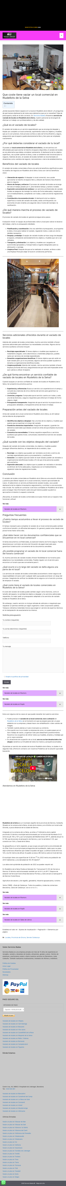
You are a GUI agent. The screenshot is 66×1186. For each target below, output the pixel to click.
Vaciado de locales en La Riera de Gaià (16, 1099)
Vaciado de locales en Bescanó (13, 1027)
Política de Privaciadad (10, 969)
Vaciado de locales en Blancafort (14, 1093)
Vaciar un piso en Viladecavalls (13, 1136)
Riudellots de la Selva (14, 721)
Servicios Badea (39, 115)
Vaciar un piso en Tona (10, 1159)
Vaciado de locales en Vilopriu (13, 1021)
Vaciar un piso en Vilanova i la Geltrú (15, 1127)
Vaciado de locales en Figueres (13, 1047)
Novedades (7, 972)
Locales (8, 937)
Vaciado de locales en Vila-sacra (14, 1029)
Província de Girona (18, 937)
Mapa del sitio (40, 1183)
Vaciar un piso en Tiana (11, 1162)
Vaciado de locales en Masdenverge (15, 1108)
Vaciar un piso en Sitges (11, 1177)
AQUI (39, 27)
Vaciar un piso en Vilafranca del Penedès (17, 1133)
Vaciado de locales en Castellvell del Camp (17, 1096)
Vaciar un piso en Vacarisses (12, 1148)
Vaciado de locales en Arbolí (12, 1105)
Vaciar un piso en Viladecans (13, 1139)
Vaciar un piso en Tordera (11, 1156)
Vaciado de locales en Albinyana (14, 1111)
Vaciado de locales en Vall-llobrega (15, 1024)
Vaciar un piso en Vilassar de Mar (14, 1122)
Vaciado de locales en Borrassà (13, 1041)
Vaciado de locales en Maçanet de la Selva (17, 1035)
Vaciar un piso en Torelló (11, 1154)
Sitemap (5, 975)
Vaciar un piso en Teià (10, 1168)
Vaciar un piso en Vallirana (12, 1145)
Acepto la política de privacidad (17, 677)
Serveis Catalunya (33, 937)
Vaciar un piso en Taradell (11, 1171)
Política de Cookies (9, 963)
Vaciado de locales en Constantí (14, 1102)
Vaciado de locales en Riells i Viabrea (15, 1038)
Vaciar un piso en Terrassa (12, 1165)
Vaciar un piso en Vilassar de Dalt (14, 1124)
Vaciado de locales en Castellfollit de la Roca (18, 1032)
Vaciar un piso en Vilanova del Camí (15, 1130)
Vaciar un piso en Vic (10, 1142)
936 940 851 (10, 1089)
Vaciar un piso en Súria (10, 1174)
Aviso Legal (6, 966)
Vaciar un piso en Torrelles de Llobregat (16, 1151)
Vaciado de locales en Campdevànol (15, 1044)
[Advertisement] (33, 14)
